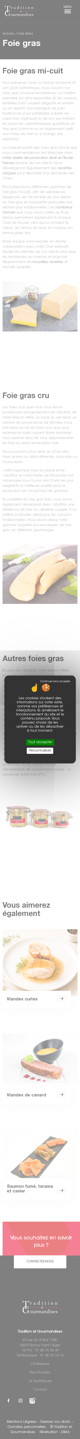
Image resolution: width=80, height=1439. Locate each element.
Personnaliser (40, 750)
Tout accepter (40, 742)
